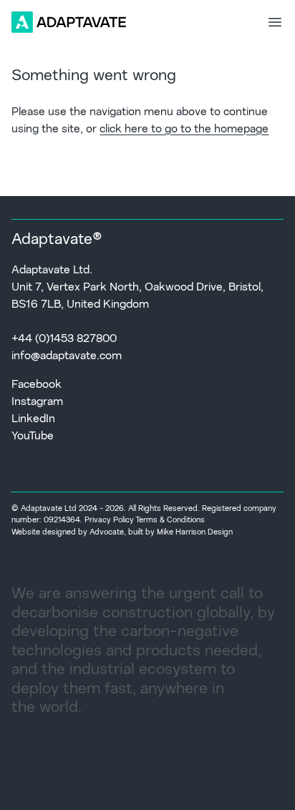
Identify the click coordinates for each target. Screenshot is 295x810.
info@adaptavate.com (66, 356)
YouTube (32, 436)
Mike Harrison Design (195, 533)
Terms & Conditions (170, 520)
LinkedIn (33, 419)
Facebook (36, 385)
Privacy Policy (109, 520)
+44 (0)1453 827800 (64, 339)
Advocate (107, 533)
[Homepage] (68, 22)
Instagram (37, 402)
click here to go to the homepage (184, 129)
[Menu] (275, 22)
